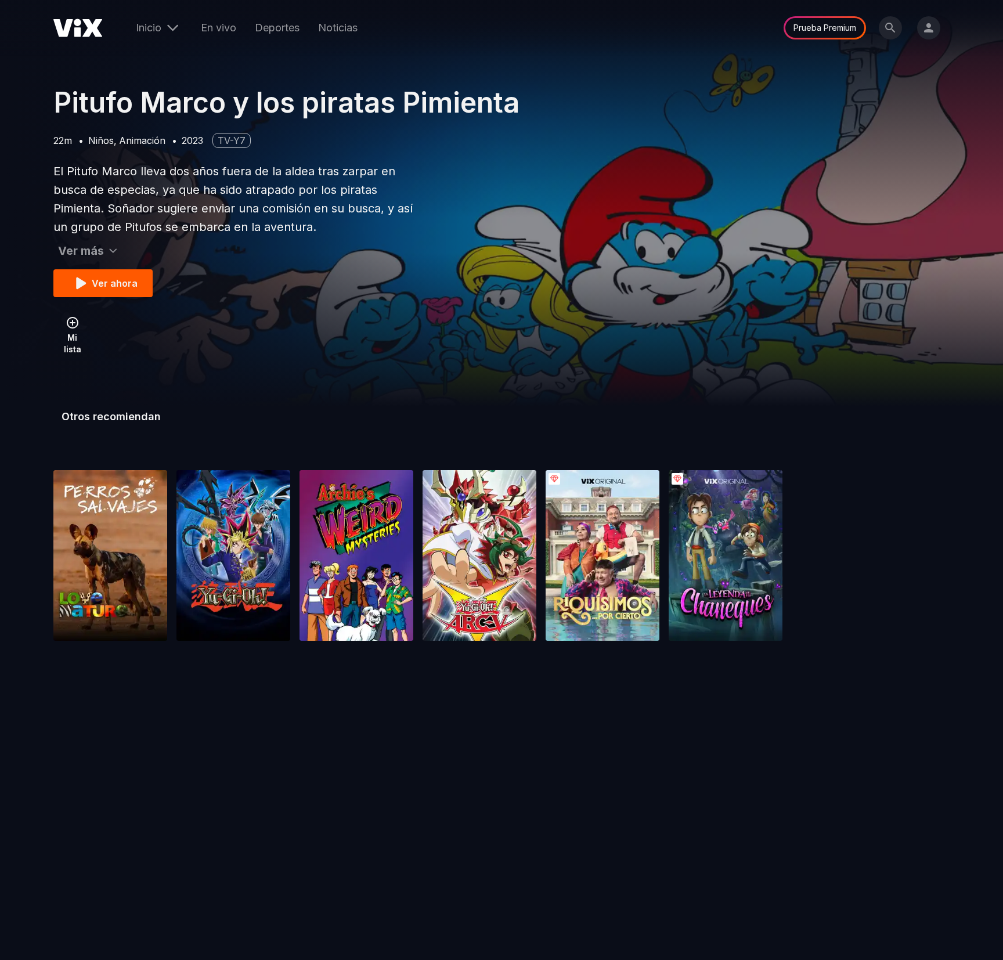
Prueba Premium (824, 28)
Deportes (277, 27)
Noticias (338, 27)
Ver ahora (115, 283)
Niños (101, 140)
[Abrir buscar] (890, 27)
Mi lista (72, 343)
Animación (142, 140)
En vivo (218, 27)
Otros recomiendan (111, 416)
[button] (110, 555)
